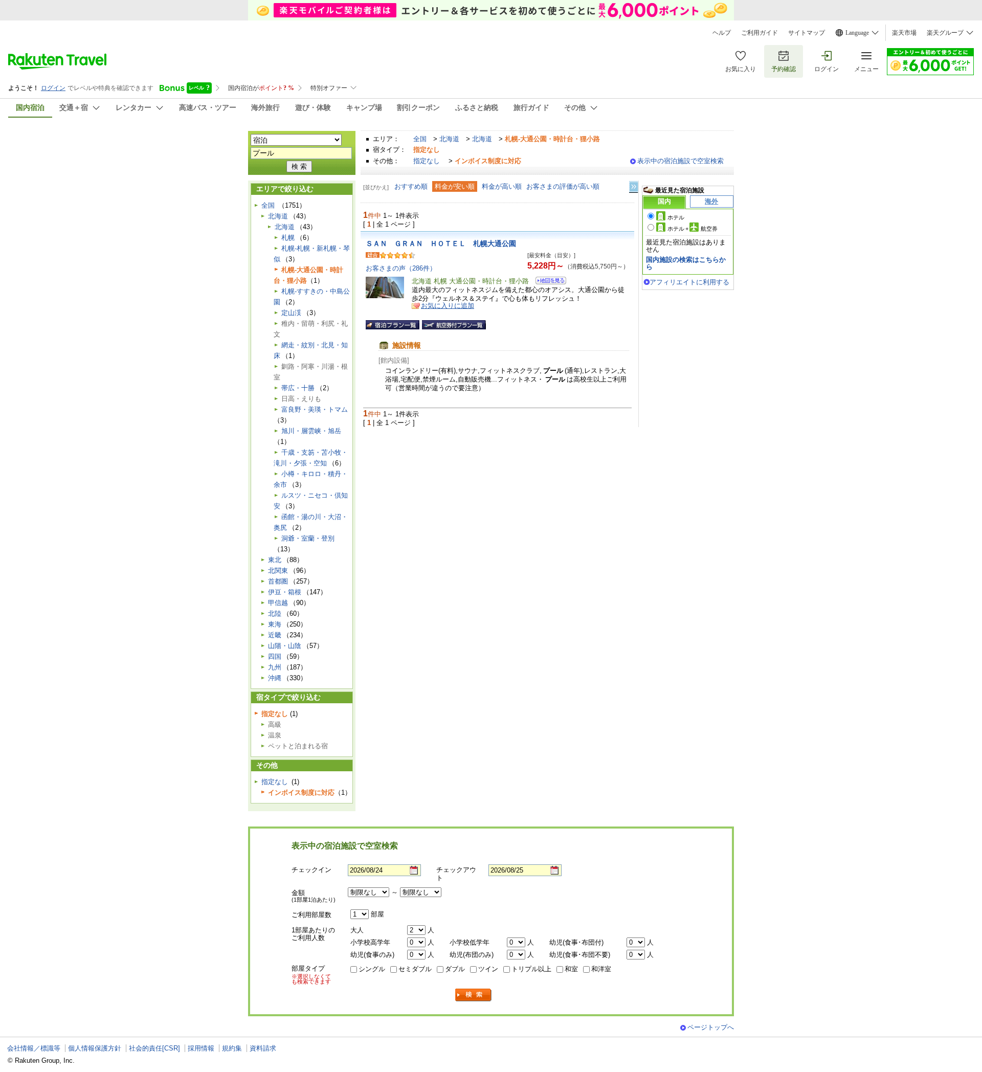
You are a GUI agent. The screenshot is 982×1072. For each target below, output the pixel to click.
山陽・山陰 (284, 646)
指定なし (426, 161)
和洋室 (601, 969)
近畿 (274, 635)
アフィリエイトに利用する (689, 282)
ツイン (488, 969)
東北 (274, 560)
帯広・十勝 (298, 388)
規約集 (232, 1048)
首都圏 (278, 581)
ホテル (675, 217)
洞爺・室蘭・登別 (307, 538)
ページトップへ (710, 1027)
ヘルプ (721, 32)
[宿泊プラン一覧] (392, 324)
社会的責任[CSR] (154, 1048)
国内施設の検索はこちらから (686, 263)
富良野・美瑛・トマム (314, 409)
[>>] (634, 187)
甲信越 (278, 603)
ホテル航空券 (692, 229)
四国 (274, 656)
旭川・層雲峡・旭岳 (311, 431)
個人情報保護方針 (94, 1048)
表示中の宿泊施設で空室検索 (680, 161)
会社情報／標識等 (33, 1048)
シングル (372, 969)
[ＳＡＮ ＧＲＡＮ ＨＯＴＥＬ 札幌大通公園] (547, 282)
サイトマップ (806, 32)
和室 (571, 969)
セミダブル (415, 969)
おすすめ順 (411, 186)
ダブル (455, 969)
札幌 (288, 237)
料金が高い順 (502, 186)
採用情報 (201, 1048)
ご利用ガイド (759, 32)
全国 (420, 139)
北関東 (278, 570)
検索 (473, 995)
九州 (274, 667)
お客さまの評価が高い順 (562, 186)
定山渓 (291, 313)
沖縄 (274, 678)
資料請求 (263, 1048)
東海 (274, 624)
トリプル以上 (531, 969)
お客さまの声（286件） (401, 268)
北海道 (449, 139)
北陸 (274, 613)
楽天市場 (904, 32)
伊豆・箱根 (284, 592)
